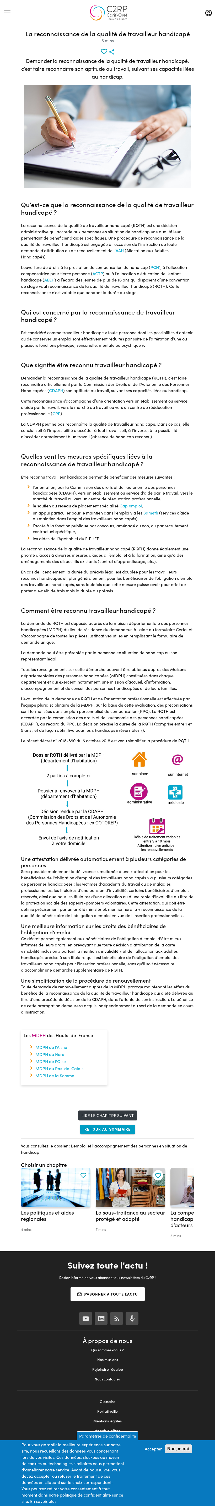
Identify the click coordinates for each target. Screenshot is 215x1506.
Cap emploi (131, 505)
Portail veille (107, 1411)
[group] (55, 1203)
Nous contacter (107, 1379)
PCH (154, 267)
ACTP (98, 273)
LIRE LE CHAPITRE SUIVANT (108, 1115)
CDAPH (56, 390)
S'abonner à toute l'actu (111, 1294)
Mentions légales (107, 1420)
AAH (120, 250)
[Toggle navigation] (7, 13)
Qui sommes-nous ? (107, 1349)
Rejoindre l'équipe (107, 1369)
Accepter (153, 1448)
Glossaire (107, 1401)
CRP (56, 413)
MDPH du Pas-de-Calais (59, 1068)
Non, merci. (178, 1449)
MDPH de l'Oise (50, 1061)
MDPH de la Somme (54, 1075)
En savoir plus (43, 1501)
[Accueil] (108, 13)
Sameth (150, 513)
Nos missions (107, 1359)
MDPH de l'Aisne (51, 1047)
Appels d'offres (107, 1430)
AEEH (49, 280)
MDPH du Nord (49, 1054)
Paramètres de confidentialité (107, 1436)
